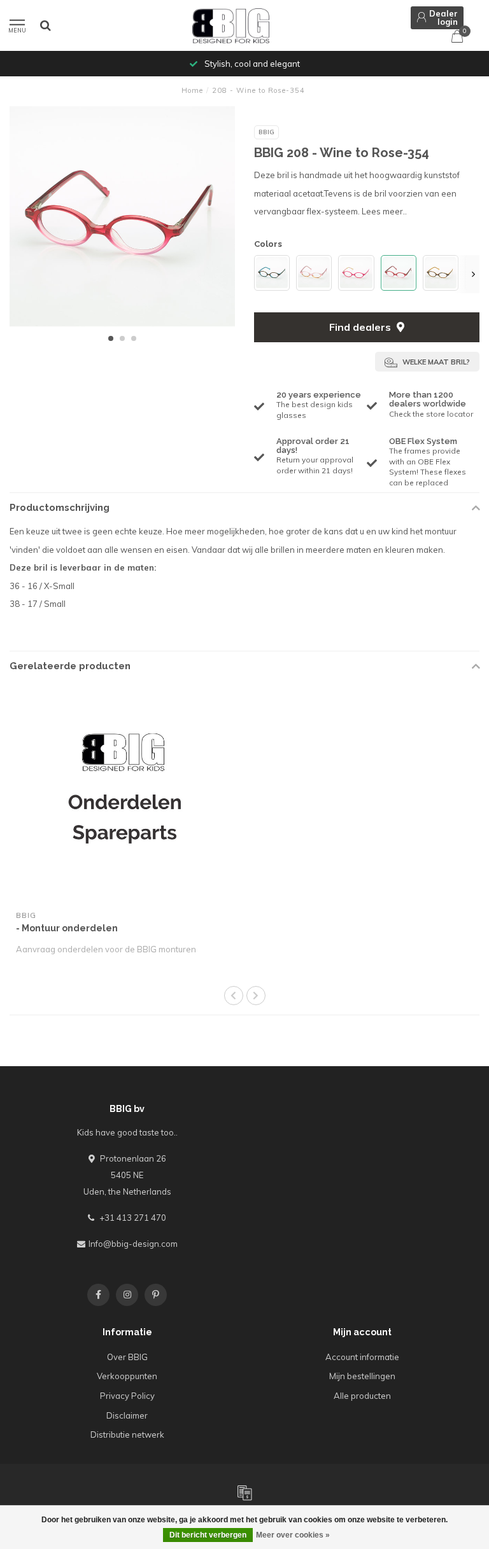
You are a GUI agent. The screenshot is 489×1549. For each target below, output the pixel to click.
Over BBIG (127, 1357)
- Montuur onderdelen (67, 928)
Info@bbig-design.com (133, 1244)
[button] (110, 338)
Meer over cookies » (293, 1535)
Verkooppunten (127, 1376)
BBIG (266, 132)
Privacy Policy (127, 1396)
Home (192, 90)
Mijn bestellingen (362, 1376)
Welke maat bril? (435, 362)
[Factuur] (244, 1492)
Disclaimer (127, 1415)
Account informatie (362, 1357)
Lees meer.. (384, 211)
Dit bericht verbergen (207, 1535)
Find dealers (361, 327)
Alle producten (362, 1396)
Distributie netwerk (127, 1434)
